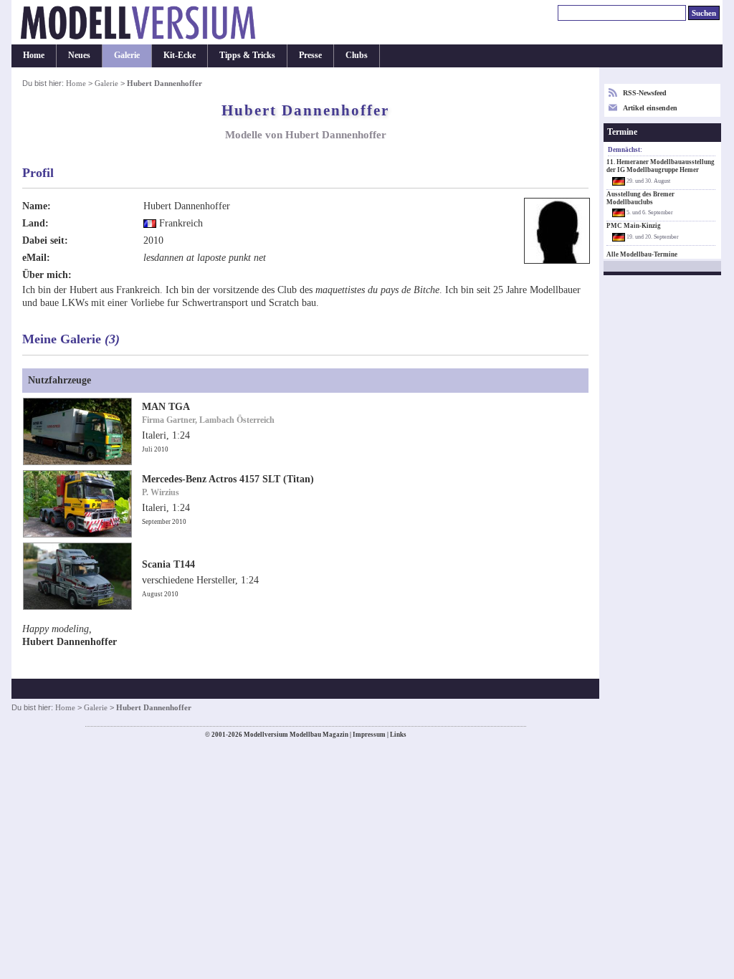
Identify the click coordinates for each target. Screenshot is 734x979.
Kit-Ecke (179, 55)
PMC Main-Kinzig (633, 225)
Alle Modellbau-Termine (641, 254)
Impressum (369, 734)
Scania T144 (168, 564)
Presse (310, 55)
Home (33, 55)
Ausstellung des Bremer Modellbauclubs (640, 198)
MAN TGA (166, 406)
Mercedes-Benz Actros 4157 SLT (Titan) (228, 479)
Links (398, 734)
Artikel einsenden (650, 108)
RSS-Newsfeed (645, 93)
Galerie (127, 55)
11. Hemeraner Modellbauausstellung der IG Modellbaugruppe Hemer (660, 165)
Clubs (356, 55)
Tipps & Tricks (247, 55)
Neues (79, 55)
